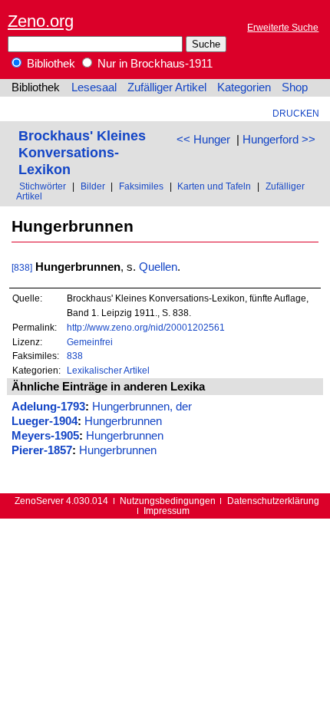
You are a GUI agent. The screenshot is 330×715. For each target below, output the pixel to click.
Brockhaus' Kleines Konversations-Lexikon (82, 152)
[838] (22, 267)
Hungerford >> (279, 139)
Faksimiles (141, 186)
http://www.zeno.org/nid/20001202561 (146, 327)
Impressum (167, 511)
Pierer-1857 (42, 450)
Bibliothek (49, 64)
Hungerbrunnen (123, 421)
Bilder (93, 186)
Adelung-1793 (48, 406)
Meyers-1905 (45, 436)
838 (75, 356)
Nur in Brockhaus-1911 (153, 64)
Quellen (158, 267)
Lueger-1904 (45, 421)
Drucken (295, 113)
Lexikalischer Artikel (108, 370)
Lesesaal (94, 87)
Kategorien (244, 87)
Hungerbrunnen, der (142, 406)
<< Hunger (203, 139)
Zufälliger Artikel (166, 87)
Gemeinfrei (90, 342)
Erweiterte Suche (282, 27)
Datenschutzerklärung (273, 501)
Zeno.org (41, 21)
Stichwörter (42, 186)
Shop (295, 87)
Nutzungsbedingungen (168, 501)
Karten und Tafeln (214, 186)
